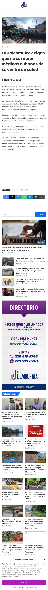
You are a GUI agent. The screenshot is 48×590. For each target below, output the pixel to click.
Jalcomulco (15, 190)
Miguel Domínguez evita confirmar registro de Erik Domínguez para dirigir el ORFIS (30, 270)
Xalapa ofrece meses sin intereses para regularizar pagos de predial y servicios (30, 291)
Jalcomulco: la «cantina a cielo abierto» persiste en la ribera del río (12, 441)
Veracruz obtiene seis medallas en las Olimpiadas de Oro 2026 (30, 280)
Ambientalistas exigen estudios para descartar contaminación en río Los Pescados (35, 549)
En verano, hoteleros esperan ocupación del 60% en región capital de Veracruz (12, 549)
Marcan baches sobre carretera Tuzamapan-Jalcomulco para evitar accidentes (34, 522)
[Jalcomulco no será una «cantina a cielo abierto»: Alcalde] (12, 457)
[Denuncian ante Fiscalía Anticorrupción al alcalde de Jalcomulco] (35, 404)
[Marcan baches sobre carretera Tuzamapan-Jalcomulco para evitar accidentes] (35, 511)
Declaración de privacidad (21, 587)
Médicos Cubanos (26, 190)
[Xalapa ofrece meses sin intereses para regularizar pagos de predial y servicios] (8, 292)
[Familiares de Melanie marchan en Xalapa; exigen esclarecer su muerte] (8, 261)
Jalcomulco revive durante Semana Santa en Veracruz (11, 521)
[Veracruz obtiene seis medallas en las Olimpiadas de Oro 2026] (8, 282)
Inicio (5, 47)
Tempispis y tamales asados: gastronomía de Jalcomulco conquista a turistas (35, 495)
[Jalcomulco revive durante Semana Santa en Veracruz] (12, 511)
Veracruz (11, 47)
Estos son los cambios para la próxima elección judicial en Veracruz (22, 249)
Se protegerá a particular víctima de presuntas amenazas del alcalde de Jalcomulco (12, 415)
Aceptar (24, 582)
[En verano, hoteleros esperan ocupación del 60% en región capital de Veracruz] (12, 537)
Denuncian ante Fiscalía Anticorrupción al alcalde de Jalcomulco (35, 414)
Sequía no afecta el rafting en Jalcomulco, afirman (11, 494)
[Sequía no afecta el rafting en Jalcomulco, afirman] (12, 484)
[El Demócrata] (24, 5)
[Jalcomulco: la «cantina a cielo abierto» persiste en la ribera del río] (12, 431)
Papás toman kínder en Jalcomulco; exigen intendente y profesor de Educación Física (35, 468)
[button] (45, 560)
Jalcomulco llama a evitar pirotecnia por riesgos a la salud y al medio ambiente (35, 442)
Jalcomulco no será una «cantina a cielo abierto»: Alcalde (12, 467)
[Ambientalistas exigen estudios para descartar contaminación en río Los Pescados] (35, 537)
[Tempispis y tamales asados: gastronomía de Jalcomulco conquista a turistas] (35, 484)
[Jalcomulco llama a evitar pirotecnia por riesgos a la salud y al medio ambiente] (35, 431)
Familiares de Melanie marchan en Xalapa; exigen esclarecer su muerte (31, 259)
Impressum (33, 587)
